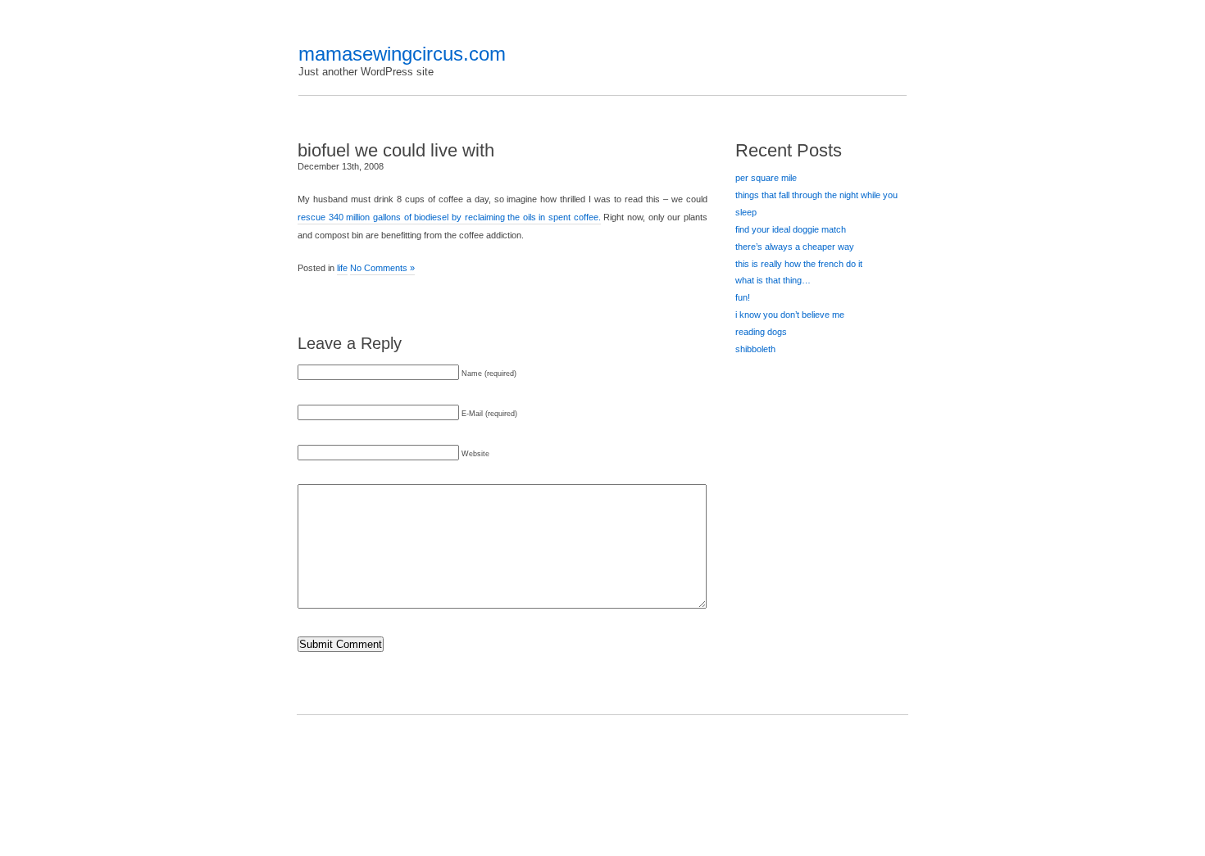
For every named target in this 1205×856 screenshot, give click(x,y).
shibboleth (755, 349)
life (342, 268)
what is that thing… (773, 280)
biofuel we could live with (396, 150)
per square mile (766, 178)
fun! (742, 297)
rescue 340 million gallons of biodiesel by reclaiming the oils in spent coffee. (449, 217)
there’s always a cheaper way (794, 246)
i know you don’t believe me (789, 314)
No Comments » (382, 268)
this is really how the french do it (798, 264)
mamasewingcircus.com (402, 54)
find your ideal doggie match (790, 229)
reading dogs (761, 332)
